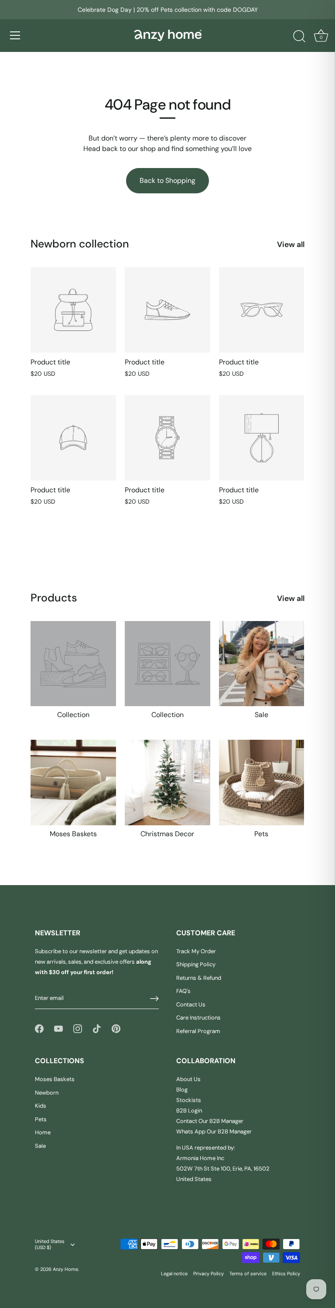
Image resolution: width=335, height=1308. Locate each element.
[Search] (299, 36)
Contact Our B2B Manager (209, 1121)
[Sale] (261, 664)
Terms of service (248, 1273)
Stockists (188, 1100)
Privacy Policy (208, 1273)
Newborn (46, 1092)
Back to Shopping (167, 180)
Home (43, 1132)
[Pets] (261, 782)
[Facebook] (39, 1028)
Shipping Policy (195, 964)
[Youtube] (58, 1028)
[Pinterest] (116, 1028)
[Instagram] (77, 1028)
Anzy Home (65, 1269)
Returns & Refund (198, 978)
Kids (40, 1105)
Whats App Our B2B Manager (214, 1131)
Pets (261, 834)
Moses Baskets (73, 834)
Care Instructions (198, 1017)
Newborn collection (80, 244)
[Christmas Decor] (167, 782)
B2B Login (189, 1110)
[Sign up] (154, 998)
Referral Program (198, 1031)
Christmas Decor (167, 834)
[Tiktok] (96, 1028)
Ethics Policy (286, 1273)
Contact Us (190, 1004)
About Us (188, 1079)
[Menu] (15, 35)
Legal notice (174, 1273)
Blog (182, 1089)
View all (290, 244)
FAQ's (183, 991)
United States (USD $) (50, 1244)
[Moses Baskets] (73, 782)
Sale (261, 715)
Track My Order (196, 951)
